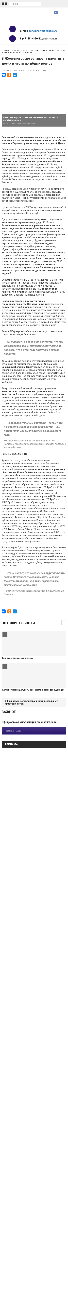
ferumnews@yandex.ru (43, 30)
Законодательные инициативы (17, 658)
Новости (15, 50)
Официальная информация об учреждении (29, 722)
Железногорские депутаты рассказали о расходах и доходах (33, 690)
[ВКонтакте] (4, 75)
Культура (10, 730)
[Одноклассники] (9, 75)
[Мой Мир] (15, 75)
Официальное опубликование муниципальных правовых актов (31, 702)
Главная (5, 50)
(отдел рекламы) (38, 38)
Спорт (18, 730)
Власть (24, 50)
